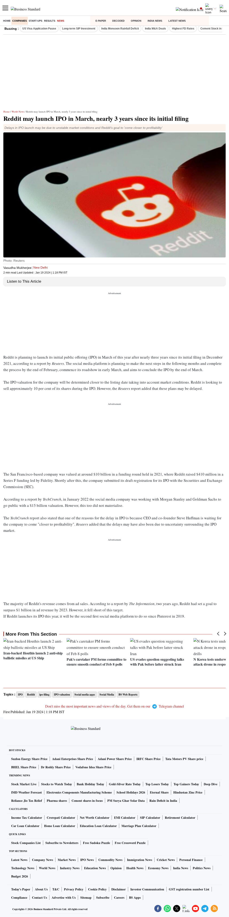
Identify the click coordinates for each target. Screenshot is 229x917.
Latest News (177, 20)
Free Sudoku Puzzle (96, 842)
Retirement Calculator (180, 817)
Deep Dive (210, 784)
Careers (119, 897)
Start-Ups (35, 20)
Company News (42, 859)
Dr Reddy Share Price (56, 767)
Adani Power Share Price (115, 758)
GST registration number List (189, 889)
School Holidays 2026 (131, 792)
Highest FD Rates (183, 28)
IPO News (87, 859)
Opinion (136, 20)
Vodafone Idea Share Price (93, 767)
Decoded (118, 20)
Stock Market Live (23, 784)
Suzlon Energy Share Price (29, 758)
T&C (55, 889)
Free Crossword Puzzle (130, 842)
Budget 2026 (19, 876)
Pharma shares (57, 800)
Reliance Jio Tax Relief (26, 800)
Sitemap (85, 897)
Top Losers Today (157, 784)
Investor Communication (147, 889)
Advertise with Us (64, 897)
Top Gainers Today (186, 784)
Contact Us (39, 897)
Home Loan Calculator (59, 825)
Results (49, 20)
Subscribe (102, 897)
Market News (67, 859)
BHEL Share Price (23, 767)
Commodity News (110, 859)
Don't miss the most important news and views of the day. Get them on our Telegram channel (114, 706)
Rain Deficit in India (163, 800)
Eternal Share (159, 792)
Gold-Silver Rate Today (125, 784)
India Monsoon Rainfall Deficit (120, 28)
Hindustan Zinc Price (187, 792)
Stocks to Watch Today (56, 784)
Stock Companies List (26, 842)
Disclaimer (118, 889)
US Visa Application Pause (39, 28)
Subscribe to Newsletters (61, 842)
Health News (134, 868)
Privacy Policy (73, 889)
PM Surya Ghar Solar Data (126, 800)
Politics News (201, 868)
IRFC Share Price (148, 758)
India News (155, 20)
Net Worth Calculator (94, 817)
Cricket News (166, 859)
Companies (19, 20)
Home (7, 20)
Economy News (158, 868)
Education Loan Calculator (98, 825)
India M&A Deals (155, 28)
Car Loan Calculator (25, 825)
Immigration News (139, 859)
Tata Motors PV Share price (184, 758)
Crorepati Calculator (61, 817)
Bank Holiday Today (90, 784)
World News (18, 111)
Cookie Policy (97, 889)
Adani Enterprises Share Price (72, 758)
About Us (41, 889)
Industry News (69, 868)
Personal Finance (191, 859)
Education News (95, 868)
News (60, 20)
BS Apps (135, 897)
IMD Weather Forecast (26, 792)
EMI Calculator (124, 817)
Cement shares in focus (87, 800)
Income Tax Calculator (26, 817)
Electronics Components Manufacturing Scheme (79, 792)
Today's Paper (20, 889)
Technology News (22, 868)
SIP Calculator (150, 817)
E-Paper (100, 20)
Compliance (19, 897)
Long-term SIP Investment (78, 28)
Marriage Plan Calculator (138, 825)
